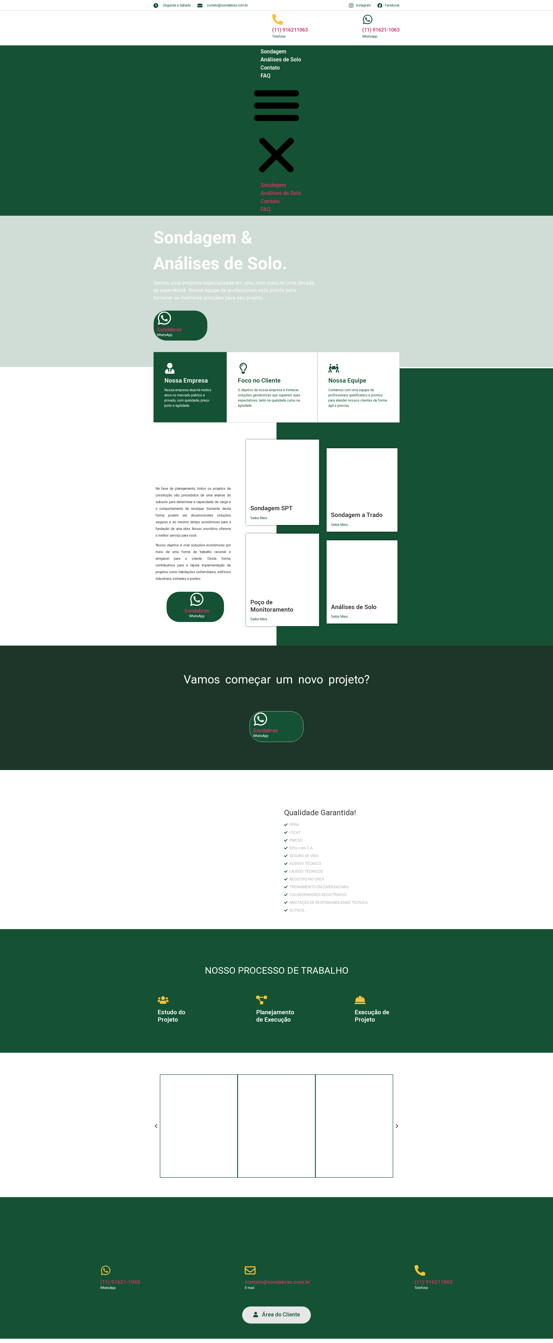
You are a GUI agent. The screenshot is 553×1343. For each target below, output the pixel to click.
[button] (276, 130)
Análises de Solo (281, 59)
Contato (270, 68)
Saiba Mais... (259, 518)
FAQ (265, 76)
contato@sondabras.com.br (277, 1282)
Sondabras (169, 330)
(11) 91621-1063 (381, 30)
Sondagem (273, 51)
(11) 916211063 (290, 30)
